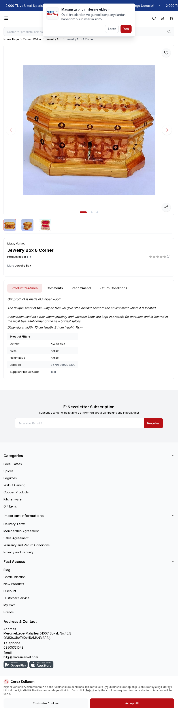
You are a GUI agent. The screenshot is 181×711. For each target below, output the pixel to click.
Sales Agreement (16, 538)
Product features (25, 288)
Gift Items (10, 506)
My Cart (9, 605)
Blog (7, 570)
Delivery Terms (15, 524)
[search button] (169, 31)
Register (153, 423)
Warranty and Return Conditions (27, 545)
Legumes (10, 478)
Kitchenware (13, 499)
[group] (89, 130)
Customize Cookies (46, 703)
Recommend (81, 288)
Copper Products (16, 492)
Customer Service (17, 598)
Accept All (132, 703)
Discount (10, 591)
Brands (9, 612)
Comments (55, 288)
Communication (15, 577)
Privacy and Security (19, 552)
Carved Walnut (32, 39)
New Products (14, 584)
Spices (8, 471)
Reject (89, 690)
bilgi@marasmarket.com (21, 657)
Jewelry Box (54, 39)
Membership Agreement (21, 531)
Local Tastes (13, 464)
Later (112, 29)
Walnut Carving (14, 485)
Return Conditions (113, 288)
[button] (83, 212)
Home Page (11, 39)
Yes (126, 29)
